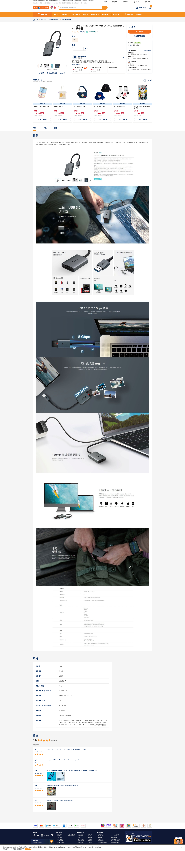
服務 (84, 14)
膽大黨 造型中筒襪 (119, 106)
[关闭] (182, 847)
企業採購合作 (71, 835)
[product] (42, 92)
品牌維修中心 (91, 835)
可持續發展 (60, 840)
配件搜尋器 (81, 840)
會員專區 (105, 14)
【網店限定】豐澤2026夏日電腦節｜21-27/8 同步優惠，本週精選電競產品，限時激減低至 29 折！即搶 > (60, 2)
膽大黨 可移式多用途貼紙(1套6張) (142, 107)
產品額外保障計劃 (102, 842)
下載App (106, 2)
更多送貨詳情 (147, 50)
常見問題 (90, 837)
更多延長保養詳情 (76, 64)
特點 (34, 128)
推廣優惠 (64, 14)
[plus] (85, 48)
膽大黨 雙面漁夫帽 (99, 106)
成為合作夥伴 (60, 842)
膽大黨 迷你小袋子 (79, 106)
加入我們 (59, 837)
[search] (105, 8)
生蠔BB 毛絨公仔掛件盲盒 (42, 106)
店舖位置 (114, 2)
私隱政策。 (28, 849)
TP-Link (76, 25)
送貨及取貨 (100, 835)
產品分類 (44, 14)
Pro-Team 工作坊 (115, 835)
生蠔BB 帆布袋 (58, 106)
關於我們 (59, 835)
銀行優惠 (75, 14)
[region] (92, 847)
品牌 (55, 14)
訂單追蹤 (125, 2)
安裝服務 (100, 837)
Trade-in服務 (114, 837)
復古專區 (139, 14)
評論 (55, 128)
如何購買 (80, 835)
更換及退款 (100, 840)
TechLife (130, 14)
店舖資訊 (90, 842)
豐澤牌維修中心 (115, 842)
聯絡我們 (90, 840)
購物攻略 (94, 14)
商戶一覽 (116, 14)
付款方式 (80, 837)
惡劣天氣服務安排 (115, 840)
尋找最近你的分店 (37, 842)
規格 (45, 128)
